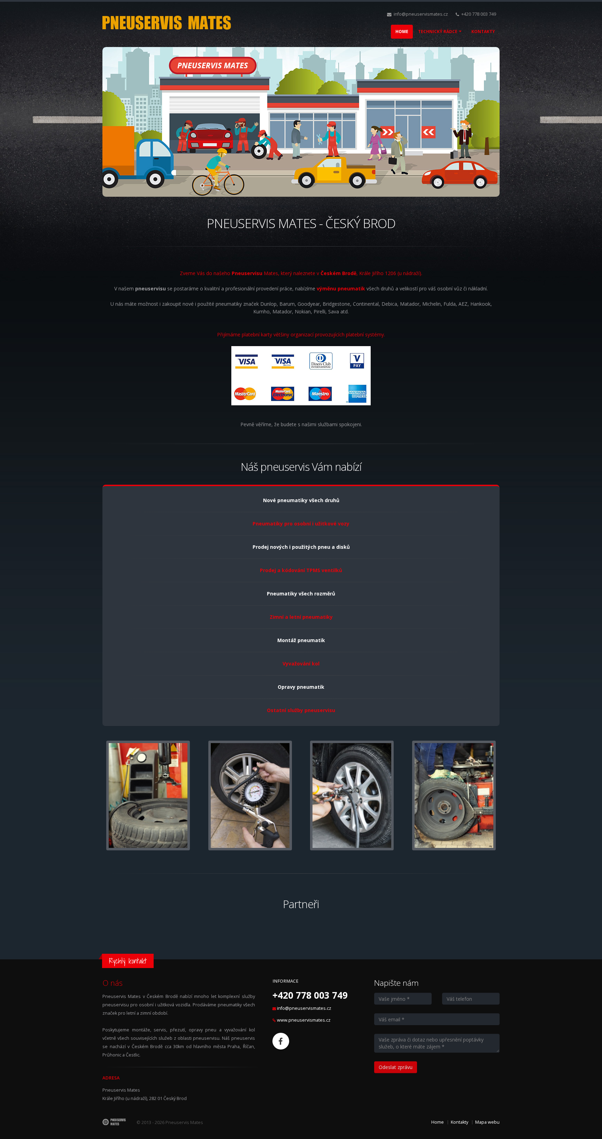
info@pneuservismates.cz (421, 14)
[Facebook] (280, 1041)
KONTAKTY (483, 31)
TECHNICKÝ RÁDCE (437, 31)
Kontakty (459, 1122)
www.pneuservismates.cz (304, 1020)
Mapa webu (487, 1122)
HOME (401, 31)
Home (437, 1122)
